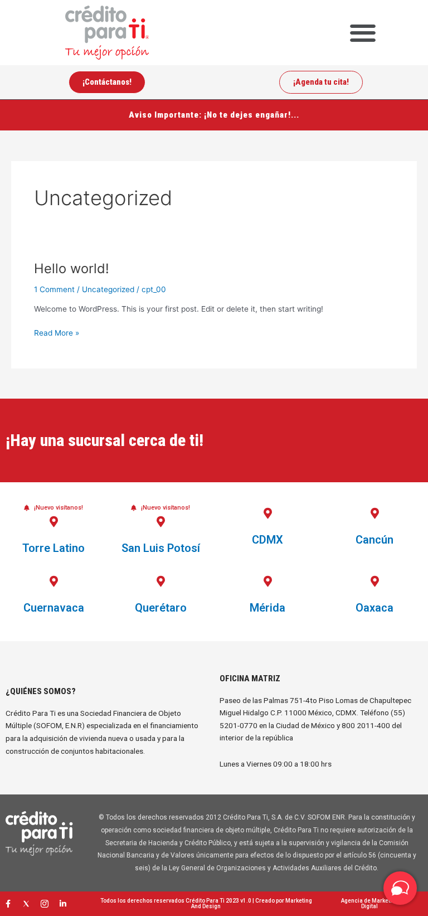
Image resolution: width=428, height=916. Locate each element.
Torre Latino (53, 548)
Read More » (56, 332)
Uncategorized (108, 289)
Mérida (267, 607)
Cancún (374, 539)
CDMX (267, 539)
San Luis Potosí (160, 548)
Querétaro (161, 607)
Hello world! (71, 268)
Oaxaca (374, 607)
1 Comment (54, 289)
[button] (362, 33)
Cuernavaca (53, 607)
